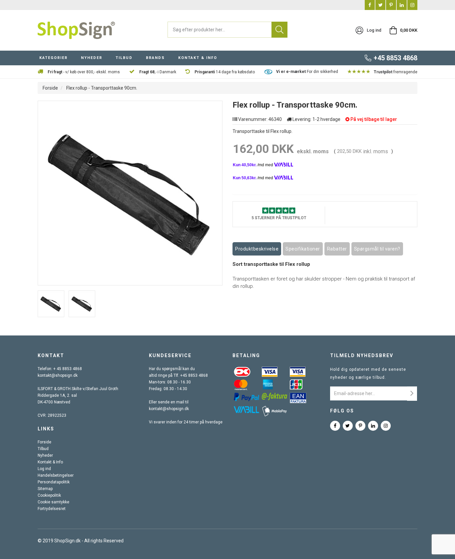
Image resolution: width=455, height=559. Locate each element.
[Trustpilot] (278, 210)
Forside (50, 88)
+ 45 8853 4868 (67, 368)
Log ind (44, 468)
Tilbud (43, 448)
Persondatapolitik (54, 482)
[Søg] (279, 30)
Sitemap (45, 488)
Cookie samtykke (53, 502)
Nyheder (45, 455)
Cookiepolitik (49, 495)
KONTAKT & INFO (197, 58)
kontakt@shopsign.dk (58, 375)
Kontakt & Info (50, 462)
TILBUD (124, 58)
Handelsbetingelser (56, 475)
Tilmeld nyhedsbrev (361, 355)
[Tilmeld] (412, 393)
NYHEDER (91, 58)
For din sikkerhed (307, 71)
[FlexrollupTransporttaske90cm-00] (51, 303)
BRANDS (155, 58)
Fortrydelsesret (52, 508)
